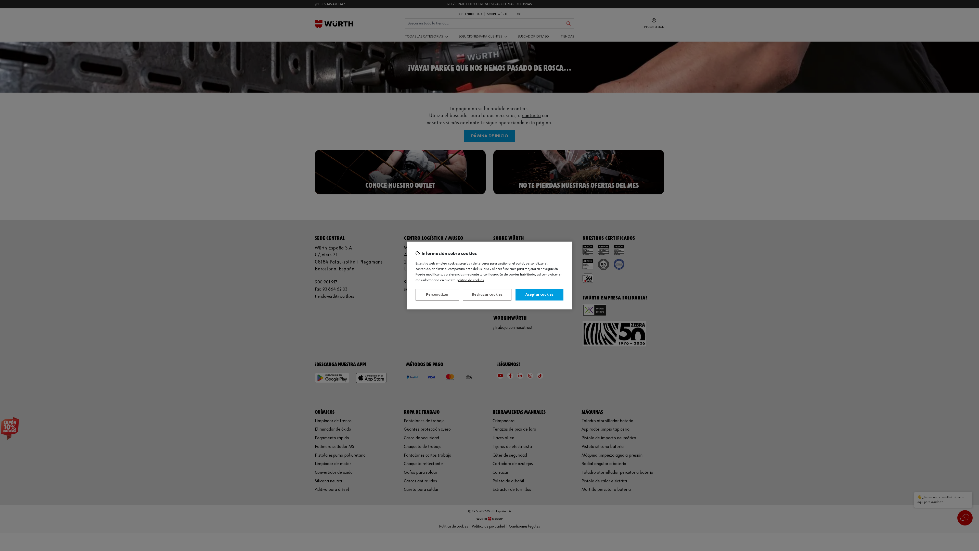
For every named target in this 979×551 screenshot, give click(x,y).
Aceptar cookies (539, 294)
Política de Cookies (470, 280)
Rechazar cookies (487, 294)
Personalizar (437, 294)
